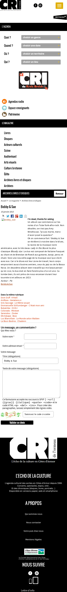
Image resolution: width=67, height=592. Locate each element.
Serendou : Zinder (9, 313)
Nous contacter (33, 522)
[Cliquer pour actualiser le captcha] (11, 414)
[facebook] (35, 5)
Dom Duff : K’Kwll (9, 297)
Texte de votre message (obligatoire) (20, 368)
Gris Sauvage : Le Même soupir (15, 303)
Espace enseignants (18, 108)
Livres (7, 133)
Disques (8, 139)
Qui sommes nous (33, 514)
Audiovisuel (10, 156)
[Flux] (3, 217)
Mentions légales (33, 539)
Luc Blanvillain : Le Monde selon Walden (20, 318)
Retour (59, 193)
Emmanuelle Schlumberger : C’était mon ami (22, 305)
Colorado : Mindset (10, 310)
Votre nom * (8, 336)
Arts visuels (10, 162)
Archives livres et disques (17, 180)
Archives (8, 186)
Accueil (3, 201)
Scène (7, 150)
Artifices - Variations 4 (11, 300)
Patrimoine (14, 114)
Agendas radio (16, 101)
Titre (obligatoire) (11, 356)
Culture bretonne (13, 168)
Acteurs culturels (13, 145)
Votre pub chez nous (33, 531)
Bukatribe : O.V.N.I (9, 308)
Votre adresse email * (13, 346)
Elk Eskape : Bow (9, 316)
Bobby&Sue (7, 284)
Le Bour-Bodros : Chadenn (13, 321)
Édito (6, 174)
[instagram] (40, 5)
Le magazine (14, 201)
